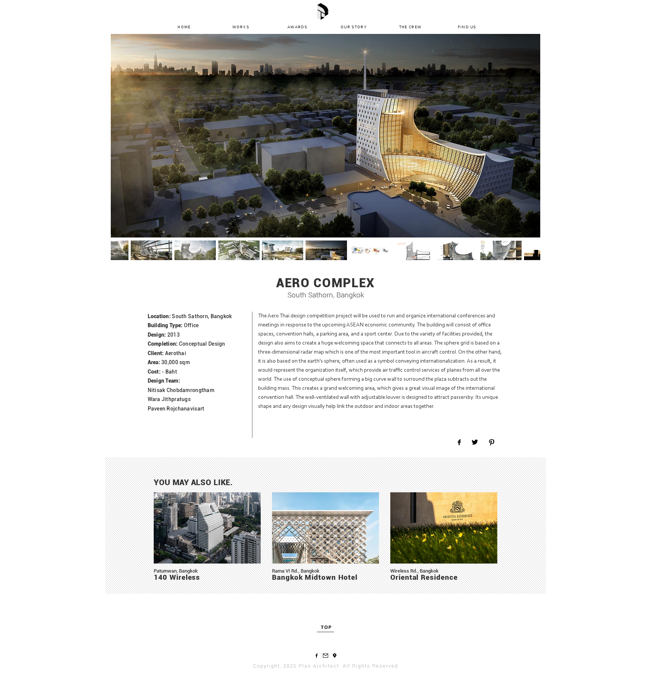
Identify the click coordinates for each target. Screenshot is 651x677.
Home (184, 27)
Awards (297, 27)
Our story (354, 27)
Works (240, 27)
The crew (410, 27)
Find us (467, 27)
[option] (325, 135)
